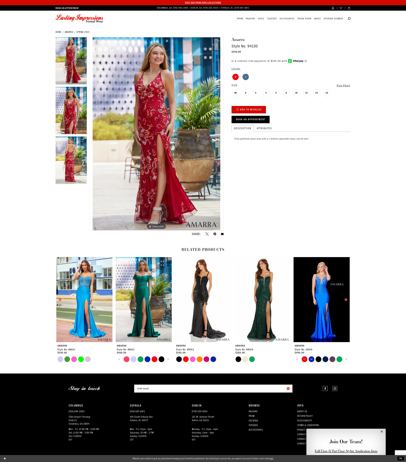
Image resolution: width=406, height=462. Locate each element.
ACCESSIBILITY (304, 420)
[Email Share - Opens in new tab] (222, 234)
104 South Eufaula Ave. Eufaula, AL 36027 (141, 419)
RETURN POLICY (305, 416)
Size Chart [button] (343, 85)
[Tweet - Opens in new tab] (207, 234)
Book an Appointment (250, 119)
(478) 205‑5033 (211, 8)
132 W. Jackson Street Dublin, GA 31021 (203, 419)
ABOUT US (302, 411)
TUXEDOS (253, 425)
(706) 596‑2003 (181, 8)
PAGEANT (253, 411)
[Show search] (349, 19)
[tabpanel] (71, 62)
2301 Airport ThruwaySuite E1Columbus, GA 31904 (80, 420)
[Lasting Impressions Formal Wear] (79, 18)
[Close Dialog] (5, 458)
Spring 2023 (82, 32)
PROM (252, 416)
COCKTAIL (253, 420)
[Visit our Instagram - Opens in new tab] (334, 388)
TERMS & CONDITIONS (308, 425)
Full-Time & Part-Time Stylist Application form (346, 451)
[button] (333, 7)
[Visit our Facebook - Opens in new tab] (325, 388)
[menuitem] (67, 8)
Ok (401, 458)
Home (58, 32)
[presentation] (84, 299)
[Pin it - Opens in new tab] (214, 234)
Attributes (264, 128)
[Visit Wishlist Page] (341, 7)
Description (242, 128)
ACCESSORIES (256, 430)
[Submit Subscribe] (288, 389)
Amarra (69, 32)
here (271, 458)
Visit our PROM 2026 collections (203, 2)
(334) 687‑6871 (241, 8)
